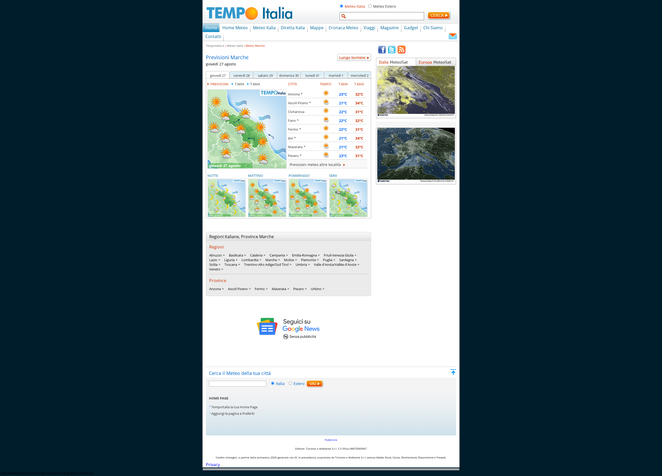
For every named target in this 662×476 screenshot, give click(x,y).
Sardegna (346, 260)
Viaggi (369, 28)
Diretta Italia (293, 28)
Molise (289, 260)
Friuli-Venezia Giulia (338, 255)
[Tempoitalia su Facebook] (382, 52)
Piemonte (308, 260)
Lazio (213, 260)
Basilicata (236, 255)
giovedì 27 (217, 75)
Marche (271, 260)
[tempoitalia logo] (249, 21)
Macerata (295, 147)
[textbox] (382, 16)
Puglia (327, 260)
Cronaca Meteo (343, 28)
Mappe (317, 28)
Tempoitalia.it (215, 46)
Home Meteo (235, 28)
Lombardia (250, 260)
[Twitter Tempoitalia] (391, 52)
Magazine (389, 28)
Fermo (293, 129)
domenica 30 (289, 75)
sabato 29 (265, 75)
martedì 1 (336, 75)
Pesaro (293, 155)
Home (211, 28)
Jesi (290, 138)
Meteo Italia (355, 6)
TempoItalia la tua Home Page (234, 407)
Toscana (230, 264)
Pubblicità (331, 440)
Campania (277, 255)
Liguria (229, 260)
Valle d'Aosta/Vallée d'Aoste (335, 264)
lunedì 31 (312, 75)
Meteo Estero (384, 6)
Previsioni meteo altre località (316, 164)
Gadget (411, 28)
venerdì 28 (242, 75)
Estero (299, 383)
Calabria (256, 255)
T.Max (255, 84)
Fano (292, 120)
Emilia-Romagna (304, 255)
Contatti (213, 36)
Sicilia (213, 264)
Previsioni (219, 84)
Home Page (218, 398)
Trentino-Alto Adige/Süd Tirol (266, 264)
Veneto (214, 269)
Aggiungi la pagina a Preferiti (232, 413)
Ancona (294, 94)
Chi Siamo (433, 28)
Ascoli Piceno (298, 103)
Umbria (301, 264)
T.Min (239, 84)
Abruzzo (215, 255)
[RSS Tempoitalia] (401, 52)
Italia (280, 383)
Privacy (213, 464)
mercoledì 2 (359, 75)
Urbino (316, 288)
